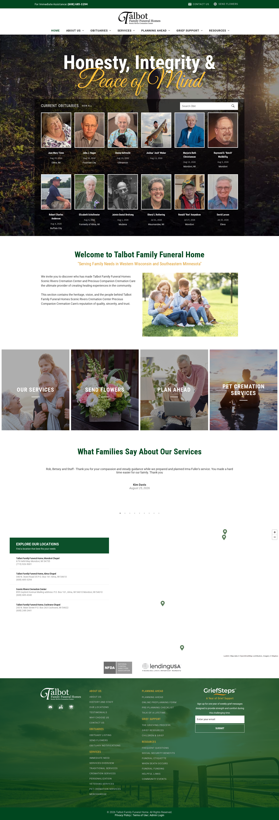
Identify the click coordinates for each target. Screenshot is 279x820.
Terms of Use (140, 815)
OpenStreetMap (246, 655)
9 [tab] (158, 513)
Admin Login (157, 815)
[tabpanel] (139, 474)
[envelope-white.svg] (50, 709)
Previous (39, 486)
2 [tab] (125, 513)
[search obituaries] (234, 106)
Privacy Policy (123, 815)
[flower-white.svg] (71, 709)
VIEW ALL (87, 105)
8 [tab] (154, 513)
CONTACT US (201, 4)
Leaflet (226, 655)
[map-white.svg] (60, 709)
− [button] (275, 537)
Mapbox (275, 655)
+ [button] (275, 532)
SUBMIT (219, 728)
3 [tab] (129, 513)
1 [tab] (120, 513)
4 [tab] (134, 513)
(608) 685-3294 (78, 4)
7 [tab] (149, 513)
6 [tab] (144, 513)
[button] (59, 561)
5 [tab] (139, 513)
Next (239, 486)
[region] (139, 592)
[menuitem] (55, 30)
